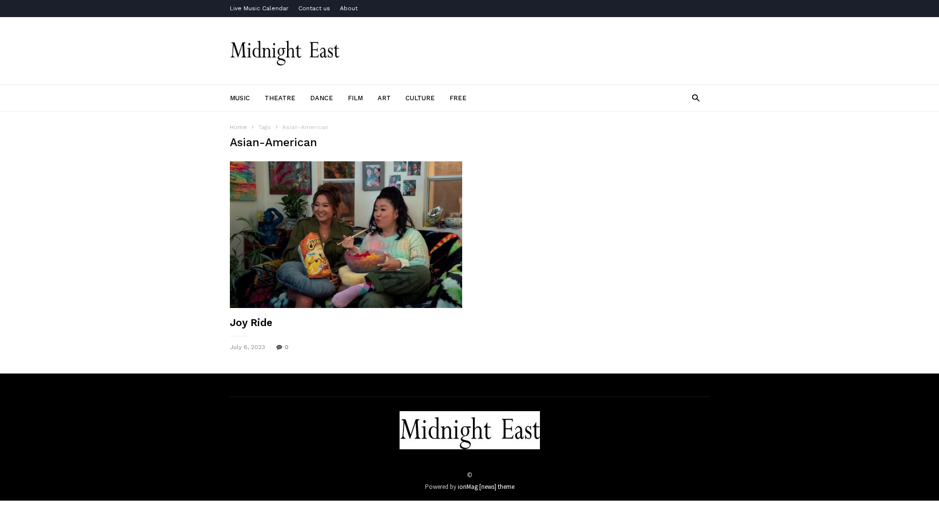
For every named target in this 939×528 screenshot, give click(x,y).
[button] (695, 97)
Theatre (280, 98)
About (349, 8)
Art (384, 98)
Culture (420, 98)
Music (240, 98)
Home (238, 127)
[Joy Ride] (346, 238)
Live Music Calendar (259, 8)
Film (355, 98)
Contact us (314, 8)
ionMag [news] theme (486, 487)
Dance (321, 98)
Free (458, 98)
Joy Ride (251, 322)
